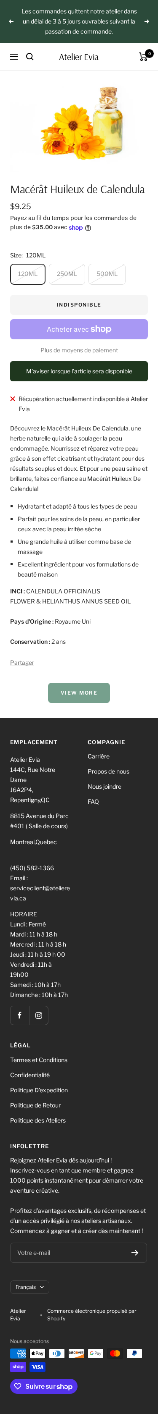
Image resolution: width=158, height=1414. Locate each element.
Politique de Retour (35, 1105)
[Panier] (143, 56)
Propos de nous (108, 771)
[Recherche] (30, 56)
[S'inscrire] (135, 1253)
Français (26, 1287)
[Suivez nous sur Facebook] (19, 1015)
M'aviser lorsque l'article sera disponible (79, 371)
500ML (107, 273)
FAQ (93, 801)
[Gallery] (79, 126)
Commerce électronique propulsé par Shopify (92, 1315)
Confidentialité (30, 1074)
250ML (67, 273)
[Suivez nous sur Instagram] (38, 1015)
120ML (27, 273)
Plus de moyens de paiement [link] (79, 350)
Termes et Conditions (38, 1059)
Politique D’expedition (39, 1090)
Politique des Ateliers (38, 1120)
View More (79, 693)
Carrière (99, 756)
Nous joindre (104, 786)
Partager (22, 662)
